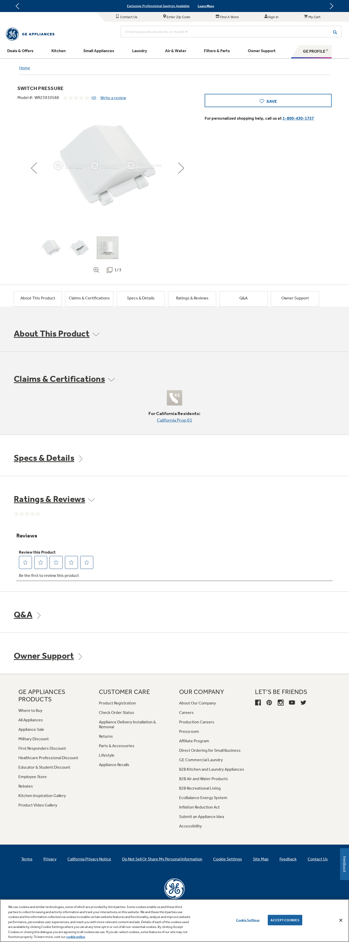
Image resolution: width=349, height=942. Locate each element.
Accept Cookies (285, 920)
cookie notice (75, 937)
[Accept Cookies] (340, 920)
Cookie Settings (248, 920)
